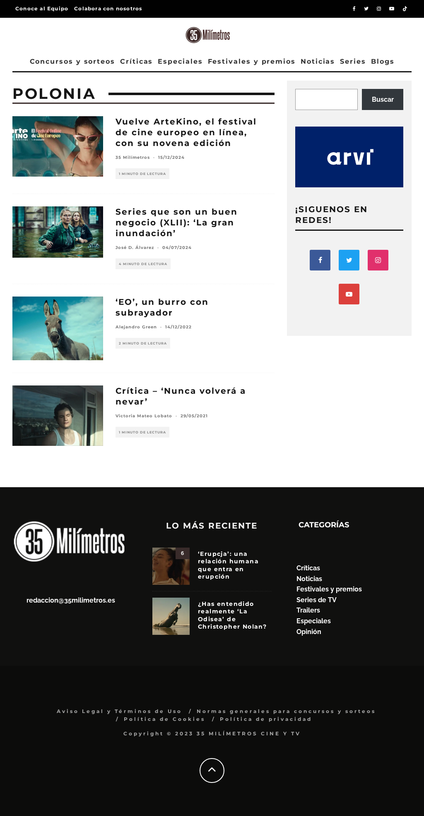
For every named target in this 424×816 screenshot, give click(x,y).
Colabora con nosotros (108, 8)
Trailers (308, 610)
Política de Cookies (164, 719)
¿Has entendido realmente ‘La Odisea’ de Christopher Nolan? (232, 615)
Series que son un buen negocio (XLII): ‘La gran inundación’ (177, 222)
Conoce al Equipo (41, 8)
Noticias (318, 61)
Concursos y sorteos (72, 61)
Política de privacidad (266, 719)
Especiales (180, 61)
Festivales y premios (252, 61)
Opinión (308, 632)
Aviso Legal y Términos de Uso (119, 711)
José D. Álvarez (135, 247)
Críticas (136, 61)
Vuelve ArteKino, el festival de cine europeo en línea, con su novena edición (186, 132)
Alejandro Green (136, 327)
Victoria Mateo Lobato (144, 416)
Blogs (383, 61)
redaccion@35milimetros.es (70, 600)
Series (353, 61)
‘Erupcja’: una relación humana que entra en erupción (228, 565)
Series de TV (316, 600)
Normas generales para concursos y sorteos (286, 711)
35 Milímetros (133, 157)
